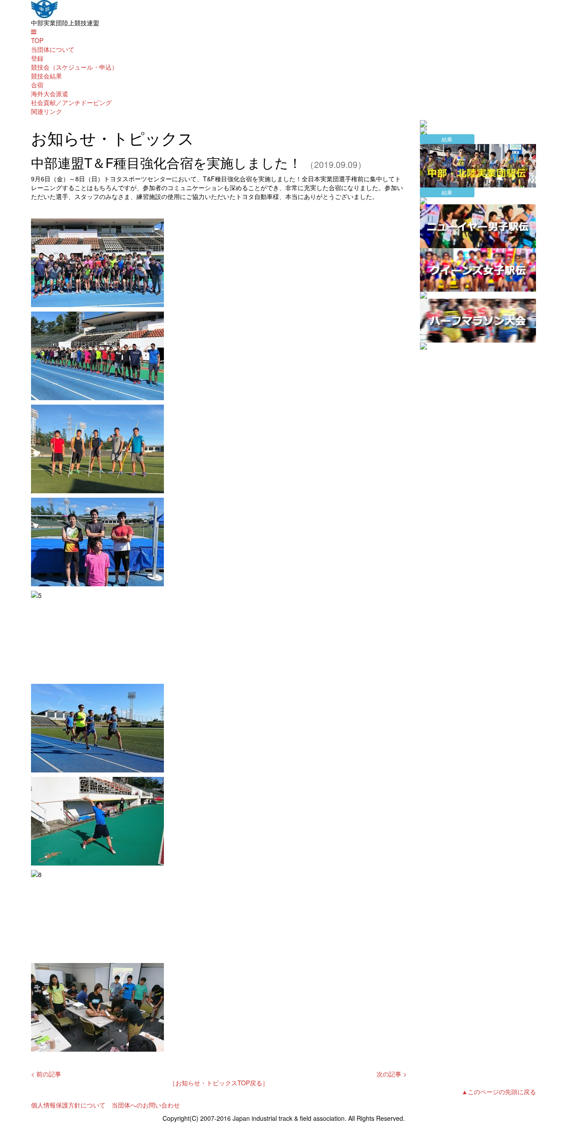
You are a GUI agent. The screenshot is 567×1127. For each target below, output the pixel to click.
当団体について (52, 49)
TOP (37, 40)
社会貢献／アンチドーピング (71, 102)
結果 (447, 139)
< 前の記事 (46, 1073)
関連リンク (46, 111)
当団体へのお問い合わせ (146, 1104)
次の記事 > (392, 1073)
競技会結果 (46, 75)
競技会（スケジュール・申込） (74, 66)
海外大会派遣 (49, 93)
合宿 (37, 84)
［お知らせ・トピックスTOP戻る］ (218, 1082)
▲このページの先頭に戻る (499, 1091)
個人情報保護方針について (68, 1104)
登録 (37, 58)
